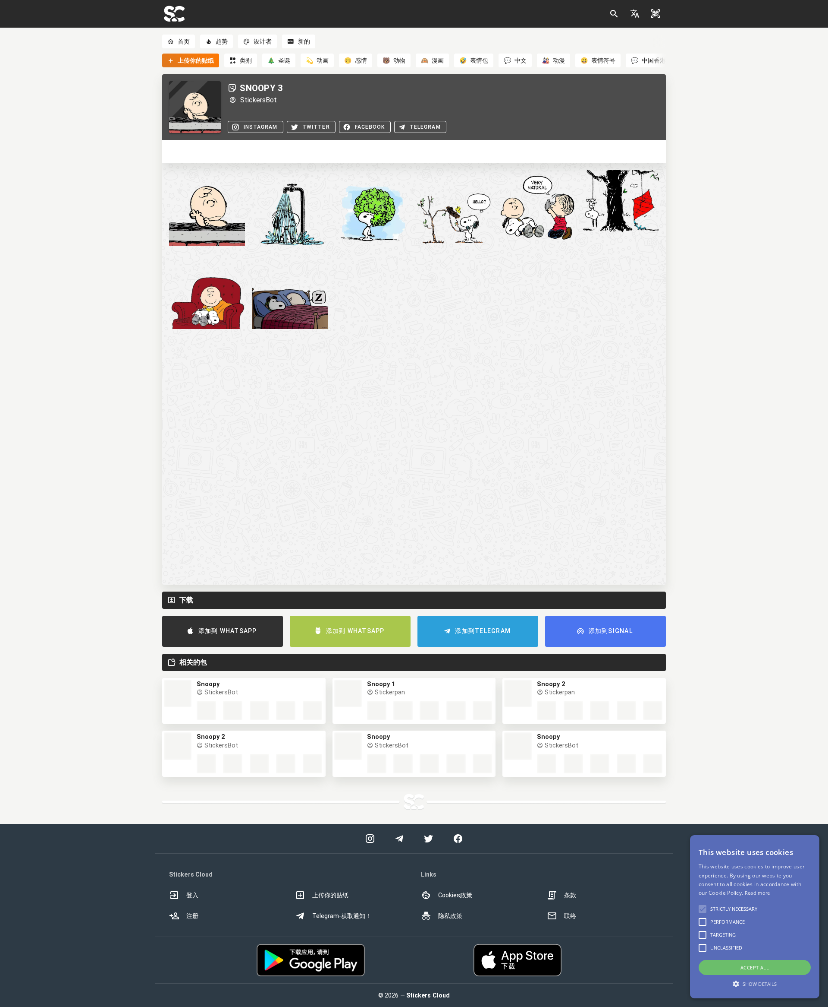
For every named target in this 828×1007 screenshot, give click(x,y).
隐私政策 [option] (450, 915)
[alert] (754, 916)
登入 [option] (192, 895)
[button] (634, 13)
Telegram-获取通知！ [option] (341, 915)
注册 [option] (192, 915)
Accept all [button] (754, 967)
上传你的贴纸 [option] (330, 895)
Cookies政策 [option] (455, 895)
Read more (757, 893)
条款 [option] (570, 895)
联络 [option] (570, 915)
